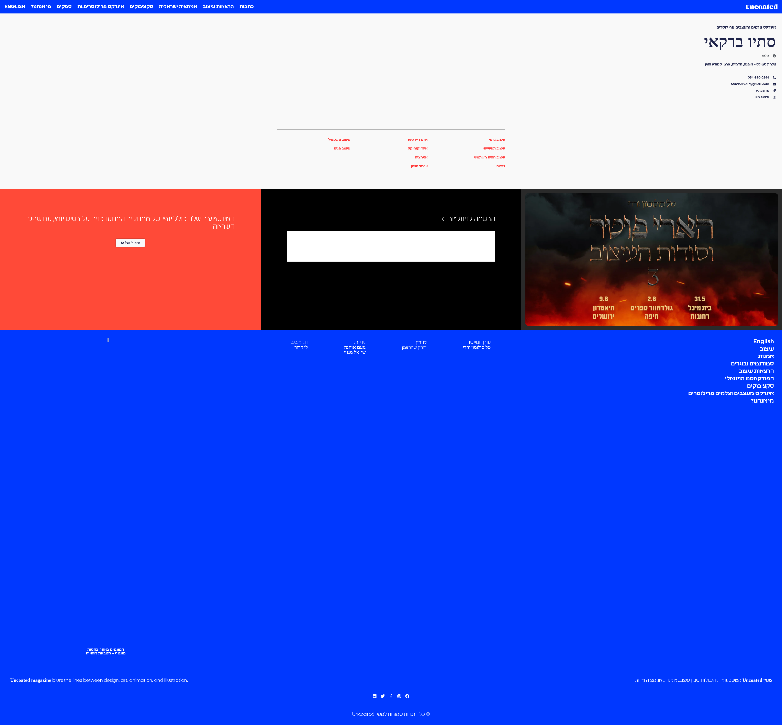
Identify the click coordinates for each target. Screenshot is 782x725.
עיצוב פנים (342, 148)
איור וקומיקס (418, 148)
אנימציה (421, 157)
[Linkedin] (374, 696)
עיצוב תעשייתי (494, 148)
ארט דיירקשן (418, 140)
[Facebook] (407, 696)
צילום (500, 166)
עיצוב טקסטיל (339, 140)
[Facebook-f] (391, 696)
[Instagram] (399, 696)
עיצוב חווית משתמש (489, 157)
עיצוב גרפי (497, 140)
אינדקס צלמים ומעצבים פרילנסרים (746, 27)
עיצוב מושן (419, 166)
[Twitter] (383, 696)
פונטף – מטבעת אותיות (106, 653)
